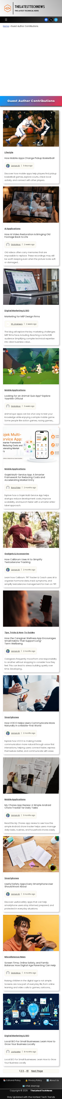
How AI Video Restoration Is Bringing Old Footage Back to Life (27, 235)
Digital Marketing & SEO (16, 310)
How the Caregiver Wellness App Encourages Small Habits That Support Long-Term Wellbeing (30, 641)
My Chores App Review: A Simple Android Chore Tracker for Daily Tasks (27, 806)
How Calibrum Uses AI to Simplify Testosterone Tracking (23, 560)
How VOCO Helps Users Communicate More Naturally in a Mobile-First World (29, 724)
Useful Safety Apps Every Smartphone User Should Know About (28, 885)
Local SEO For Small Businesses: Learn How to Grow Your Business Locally (29, 1042)
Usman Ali (15, 165)
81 (27, 1071)
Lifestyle (8, 152)
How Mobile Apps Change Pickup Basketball (29, 158)
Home (6, 26)
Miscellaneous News (15, 956)
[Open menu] (6, 19)
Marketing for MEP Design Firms (22, 316)
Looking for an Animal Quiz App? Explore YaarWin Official (27, 397)
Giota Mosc (16, 244)
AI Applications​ (12, 228)
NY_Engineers (17, 324)
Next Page (37, 1071)
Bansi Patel (15, 487)
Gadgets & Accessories (16, 553)
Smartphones (11, 717)
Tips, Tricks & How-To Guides (19, 632)
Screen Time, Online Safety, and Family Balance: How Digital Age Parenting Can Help (30, 964)
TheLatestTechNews (41, 1090)
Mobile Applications (15, 390)
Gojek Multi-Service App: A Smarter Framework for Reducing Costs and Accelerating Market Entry (24, 477)
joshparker (16, 1051)
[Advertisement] (31, 63)
